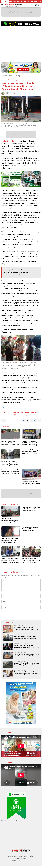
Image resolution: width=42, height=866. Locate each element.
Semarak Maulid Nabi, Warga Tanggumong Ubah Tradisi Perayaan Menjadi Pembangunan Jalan (10, 463)
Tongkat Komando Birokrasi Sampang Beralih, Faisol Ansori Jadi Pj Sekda (26, 646)
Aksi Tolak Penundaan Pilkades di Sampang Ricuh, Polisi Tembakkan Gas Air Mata (31, 560)
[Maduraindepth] (13, 5)
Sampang (16, 80)
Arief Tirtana (9, 92)
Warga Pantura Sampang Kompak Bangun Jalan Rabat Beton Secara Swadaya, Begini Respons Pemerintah (9, 540)
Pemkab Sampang (24, 412)
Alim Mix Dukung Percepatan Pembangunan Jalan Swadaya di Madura (10, 520)
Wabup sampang (20, 415)
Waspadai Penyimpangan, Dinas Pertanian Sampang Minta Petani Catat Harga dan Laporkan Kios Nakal (10, 560)
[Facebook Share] (23, 420)
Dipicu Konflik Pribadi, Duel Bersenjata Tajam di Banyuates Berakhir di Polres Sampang (26, 664)
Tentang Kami (12, 856)
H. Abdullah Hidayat (9, 412)
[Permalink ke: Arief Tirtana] (3, 93)
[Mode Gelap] (36, 5)
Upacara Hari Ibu (7, 415)
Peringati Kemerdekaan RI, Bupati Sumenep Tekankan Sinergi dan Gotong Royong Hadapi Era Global (10, 471)
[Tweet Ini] (27, 420)
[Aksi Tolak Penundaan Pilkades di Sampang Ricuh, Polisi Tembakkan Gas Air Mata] (31, 551)
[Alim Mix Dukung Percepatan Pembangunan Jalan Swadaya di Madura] (10, 511)
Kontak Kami (23, 856)
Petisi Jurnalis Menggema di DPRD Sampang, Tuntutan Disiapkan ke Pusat (25, 637)
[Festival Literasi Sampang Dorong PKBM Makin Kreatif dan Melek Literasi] (31, 474)
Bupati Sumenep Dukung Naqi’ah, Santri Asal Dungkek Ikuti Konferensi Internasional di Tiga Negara (26, 673)
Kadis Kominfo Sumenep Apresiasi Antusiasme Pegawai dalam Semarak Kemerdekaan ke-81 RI (30, 451)
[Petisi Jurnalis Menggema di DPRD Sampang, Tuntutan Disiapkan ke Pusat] (8, 637)
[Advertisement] (21, 43)
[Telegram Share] (35, 420)
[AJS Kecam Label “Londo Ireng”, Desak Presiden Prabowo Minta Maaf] (8, 629)
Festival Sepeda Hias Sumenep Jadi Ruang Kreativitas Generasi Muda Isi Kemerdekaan (10, 443)
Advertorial (5, 80)
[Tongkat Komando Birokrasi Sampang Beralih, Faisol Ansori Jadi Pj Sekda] (8, 646)
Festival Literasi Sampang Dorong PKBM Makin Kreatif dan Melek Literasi (31, 483)
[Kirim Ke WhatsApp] (39, 420)
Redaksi (31, 856)
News (11, 80)
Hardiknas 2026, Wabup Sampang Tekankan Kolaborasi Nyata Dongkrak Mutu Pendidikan (31, 529)
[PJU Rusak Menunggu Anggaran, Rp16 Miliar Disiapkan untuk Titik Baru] (8, 655)
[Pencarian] (39, 5)
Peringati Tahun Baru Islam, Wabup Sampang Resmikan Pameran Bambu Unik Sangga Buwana (31, 509)
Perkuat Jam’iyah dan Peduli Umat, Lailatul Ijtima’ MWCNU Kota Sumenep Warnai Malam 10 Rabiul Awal (30, 443)
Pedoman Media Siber (21, 858)
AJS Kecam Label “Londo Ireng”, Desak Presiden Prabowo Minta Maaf (26, 628)
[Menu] (2, 5)
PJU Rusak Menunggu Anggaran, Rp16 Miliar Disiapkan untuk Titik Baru (26, 655)
